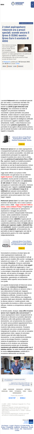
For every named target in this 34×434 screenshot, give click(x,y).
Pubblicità (9, 427)
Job (21, 429)
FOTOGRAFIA (18, 391)
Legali (11, 425)
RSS (11, 429)
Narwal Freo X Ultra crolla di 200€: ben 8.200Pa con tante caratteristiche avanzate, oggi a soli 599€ (19, 384)
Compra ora (21, 144)
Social (16, 429)
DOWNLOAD (4, 391)
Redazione (24, 427)
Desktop (12, 398)
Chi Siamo (4, 425)
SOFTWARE (27, 389)
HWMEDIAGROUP (17, 393)
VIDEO (24, 391)
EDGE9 (11, 391)
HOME (4, 389)
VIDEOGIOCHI (19, 389)
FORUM (30, 391)
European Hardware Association (25, 422)
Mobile (22, 398)
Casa (17, 63)
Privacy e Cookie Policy (22, 425)
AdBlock (17, 427)
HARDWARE (11, 389)
